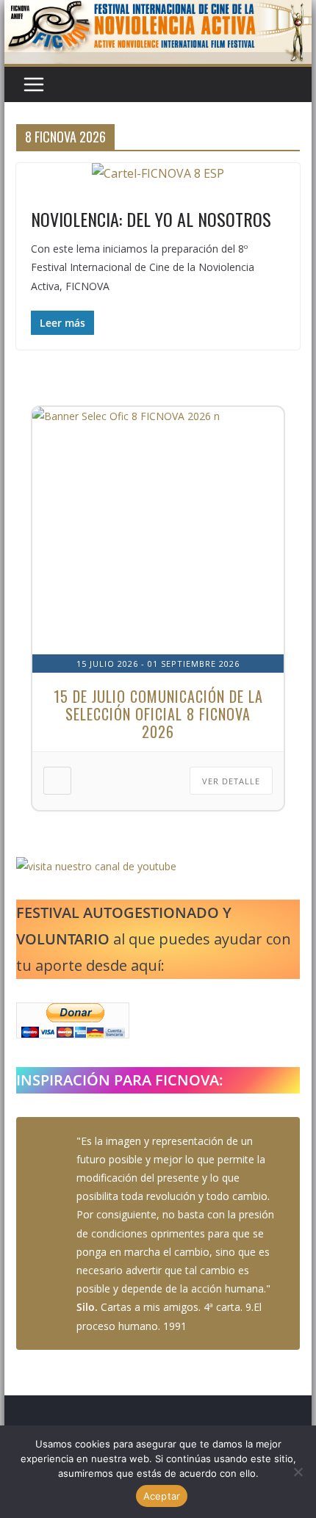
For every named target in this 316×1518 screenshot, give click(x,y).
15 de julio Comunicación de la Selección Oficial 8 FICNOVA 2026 (158, 713)
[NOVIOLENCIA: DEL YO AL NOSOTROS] (157, 173)
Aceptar (162, 1496)
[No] (297, 1471)
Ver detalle (231, 781)
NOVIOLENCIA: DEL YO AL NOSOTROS (151, 219)
